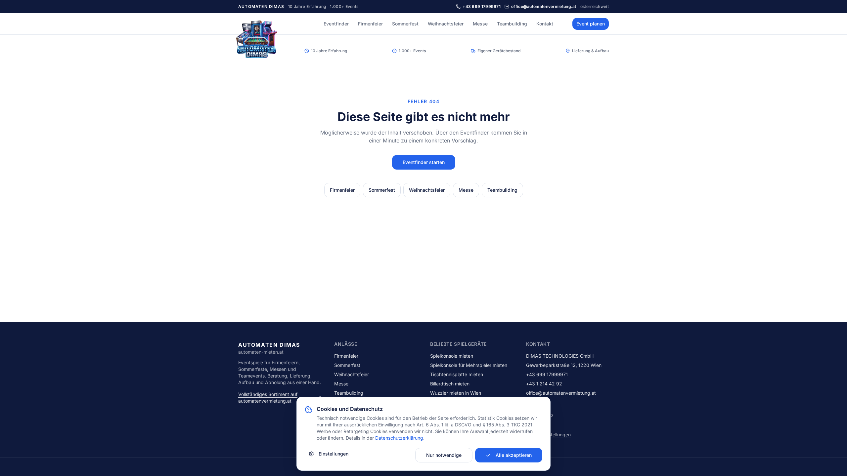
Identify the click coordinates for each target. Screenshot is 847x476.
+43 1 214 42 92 (544, 383)
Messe (480, 23)
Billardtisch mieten (449, 383)
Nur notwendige (444, 455)
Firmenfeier (370, 23)
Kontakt (544, 23)
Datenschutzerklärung (399, 438)
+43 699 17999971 (547, 374)
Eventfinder (336, 23)
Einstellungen (333, 453)
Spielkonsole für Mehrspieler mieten (468, 365)
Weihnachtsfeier (446, 23)
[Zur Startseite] (257, 41)
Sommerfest (405, 23)
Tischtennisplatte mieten (456, 374)
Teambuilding (512, 23)
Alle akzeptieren (514, 455)
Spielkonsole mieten (451, 356)
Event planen (590, 23)
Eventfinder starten (424, 162)
